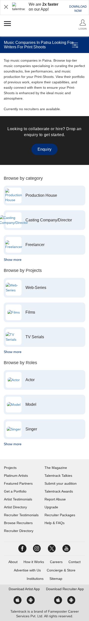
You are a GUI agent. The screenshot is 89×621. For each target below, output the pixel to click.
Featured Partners (18, 483)
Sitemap (55, 579)
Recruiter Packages (59, 515)
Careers (56, 562)
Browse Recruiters (18, 523)
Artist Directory (15, 507)
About (13, 562)
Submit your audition (60, 483)
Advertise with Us (27, 570)
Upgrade (51, 507)
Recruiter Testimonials (21, 515)
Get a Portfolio (15, 491)
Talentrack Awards (58, 491)
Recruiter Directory (18, 531)
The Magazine (55, 468)
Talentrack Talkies (58, 476)
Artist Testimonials (18, 499)
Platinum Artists (16, 476)
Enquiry (44, 149)
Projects (10, 468)
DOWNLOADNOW (78, 9)
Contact (74, 562)
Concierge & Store (61, 570)
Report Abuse (55, 499)
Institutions (35, 579)
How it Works (33, 562)
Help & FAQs (54, 523)
